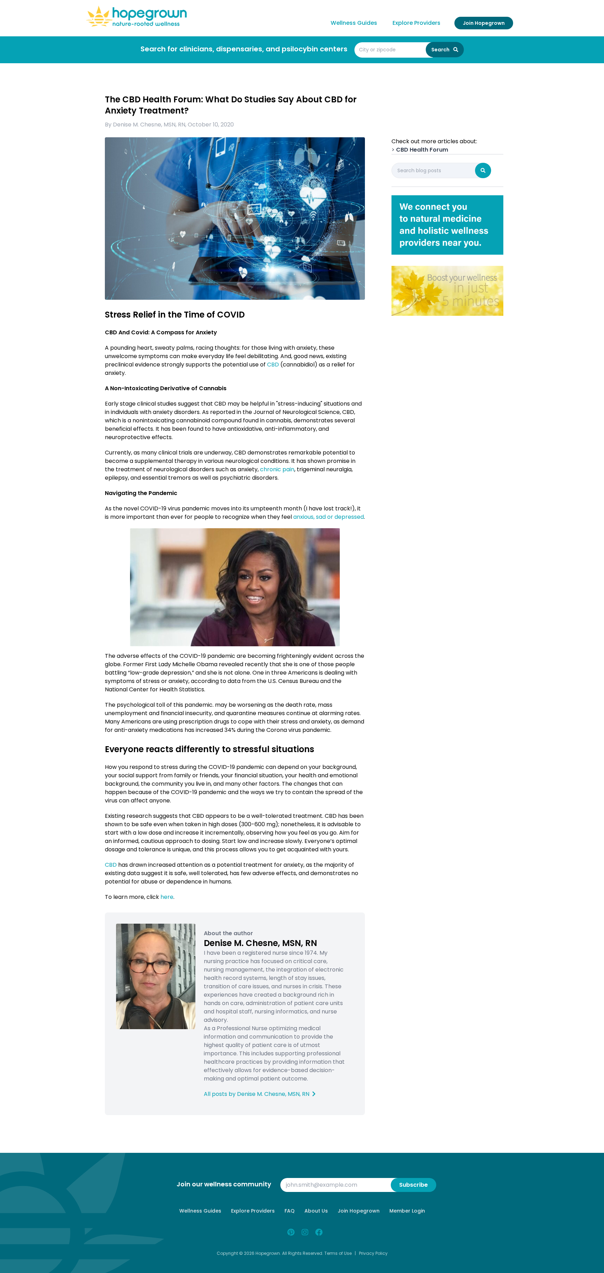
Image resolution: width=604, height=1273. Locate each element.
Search (441, 49)
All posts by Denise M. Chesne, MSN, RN (257, 1094)
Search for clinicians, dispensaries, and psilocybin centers (244, 49)
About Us (316, 1210)
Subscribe (413, 1185)
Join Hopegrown (484, 23)
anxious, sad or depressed (328, 517)
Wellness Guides (354, 23)
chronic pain (277, 469)
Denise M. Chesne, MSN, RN (149, 125)
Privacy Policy (373, 1253)
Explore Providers (416, 23)
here (166, 897)
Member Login (407, 1210)
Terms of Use (338, 1253)
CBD (273, 365)
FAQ (290, 1210)
